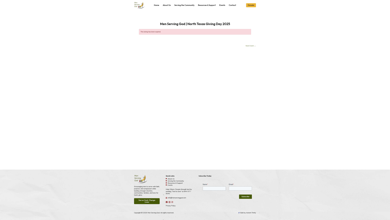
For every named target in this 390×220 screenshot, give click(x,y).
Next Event (251, 46)
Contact (232, 5)
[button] (251, 5)
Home (156, 5)
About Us (167, 5)
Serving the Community (184, 5)
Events (222, 5)
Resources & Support (207, 5)
